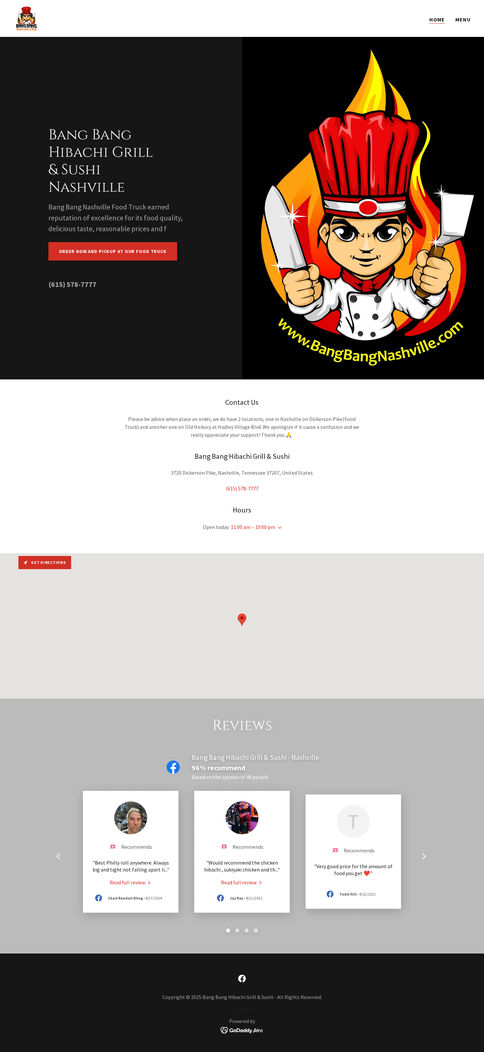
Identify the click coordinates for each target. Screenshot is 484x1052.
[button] (278, 527)
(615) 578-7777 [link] (72, 284)
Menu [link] (463, 19)
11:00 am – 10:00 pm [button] (253, 527)
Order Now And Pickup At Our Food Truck (113, 251)
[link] (26, 17)
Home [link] (437, 19)
